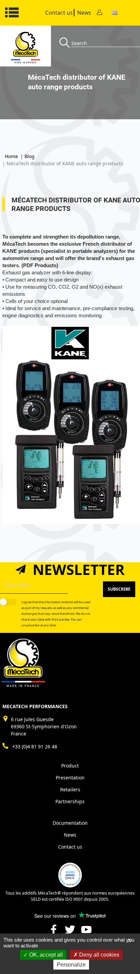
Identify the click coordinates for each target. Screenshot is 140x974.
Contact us (59, 12)
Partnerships (70, 801)
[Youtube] (86, 932)
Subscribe (119, 589)
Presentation (70, 777)
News (84, 12)
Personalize (71, 965)
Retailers (70, 789)
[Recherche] (65, 43)
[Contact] (99, 13)
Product (70, 765)
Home (11, 156)
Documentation (70, 823)
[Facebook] (53, 932)
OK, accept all (45, 955)
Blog (29, 156)
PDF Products (39, 265)
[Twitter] (70, 932)
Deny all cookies (98, 955)
